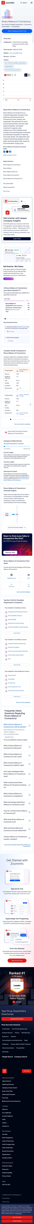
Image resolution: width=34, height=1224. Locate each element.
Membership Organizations (12, 70)
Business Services (7, 1033)
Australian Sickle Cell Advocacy (17, 643)
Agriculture (5, 1036)
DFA (9, 659)
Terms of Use (5, 1201)
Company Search (20, 1057)
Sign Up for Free (17, 960)
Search (25, 3)
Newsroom (5, 1169)
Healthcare (5, 1044)
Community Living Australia (15, 655)
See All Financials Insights (15, 527)
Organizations (9, 66)
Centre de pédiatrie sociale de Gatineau (18, 627)
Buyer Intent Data (7, 1091)
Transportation (20, 1048)
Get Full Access (9, 278)
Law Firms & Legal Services (19, 1029)
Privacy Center (6, 1176)
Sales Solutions (6, 1081)
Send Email (11, 331)
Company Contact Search (9, 1088)
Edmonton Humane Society (16, 623)
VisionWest (11, 679)
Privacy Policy (6, 1198)
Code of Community (8, 1141)
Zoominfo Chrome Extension (12, 1101)
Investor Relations (7, 1116)
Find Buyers (11, 340)
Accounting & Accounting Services (12, 1040)
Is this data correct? (10, 155)
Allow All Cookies (17, 1217)
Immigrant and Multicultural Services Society (18, 612)
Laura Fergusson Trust (14, 687)
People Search (7, 1057)
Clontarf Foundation (13, 647)
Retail (26, 1040)
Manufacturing (25, 1033)
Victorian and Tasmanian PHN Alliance (18, 651)
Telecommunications (8, 1048)
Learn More (17, 239)
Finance (17, 1033)
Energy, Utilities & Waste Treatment (21, 1044)
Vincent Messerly (23, 413)
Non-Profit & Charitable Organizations (15, 63)
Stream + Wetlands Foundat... (24, 395)
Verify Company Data (8, 1144)
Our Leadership (6, 1113)
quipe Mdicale (12, 619)
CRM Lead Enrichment (8, 1094)
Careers (4, 1123)
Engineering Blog (7, 1172)
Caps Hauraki (12, 675)
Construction (6, 1029)
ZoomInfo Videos (7, 1166)
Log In (4, 1181)
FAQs (3, 1119)
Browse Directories (17, 1019)
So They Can (11, 683)
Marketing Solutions (8, 1084)
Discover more (10, 552)
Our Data (4, 1134)
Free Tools (5, 1098)
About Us (5, 1109)
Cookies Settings (17, 1221)
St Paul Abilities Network (15, 615)
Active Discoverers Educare (16, 690)
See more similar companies (22, 424)
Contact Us (5, 1126)
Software (13, 1036)
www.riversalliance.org (15, 53)
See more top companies (23, 702)
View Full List (17, 633)
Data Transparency (7, 1137)
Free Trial (26, 1071)
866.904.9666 (6, 1184)
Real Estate (5, 1052)
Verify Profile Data (7, 1148)
